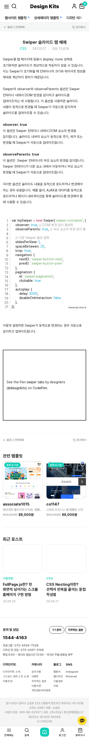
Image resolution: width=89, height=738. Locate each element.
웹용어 (57, 671)
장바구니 (80, 735)
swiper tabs (35, 382)
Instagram (72, 671)
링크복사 (80, 27)
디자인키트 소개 (11, 671)
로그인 (62, 735)
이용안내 (7, 681)
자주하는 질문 (39, 681)
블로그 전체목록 (16, 27)
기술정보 (58, 681)
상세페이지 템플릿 (46, 18)
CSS (55, 685)
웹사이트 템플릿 (16, 18)
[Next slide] (82, 481)
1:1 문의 (56, 630)
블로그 (57, 664)
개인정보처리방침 (41, 690)
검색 (26, 735)
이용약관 (36, 685)
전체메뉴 (9, 735)
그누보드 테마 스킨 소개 (16, 676)
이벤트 (35, 676)
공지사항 (36, 671)
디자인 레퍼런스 (77, 18)
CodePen (40, 388)
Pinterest (71, 676)
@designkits (17, 388)
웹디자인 (58, 676)
